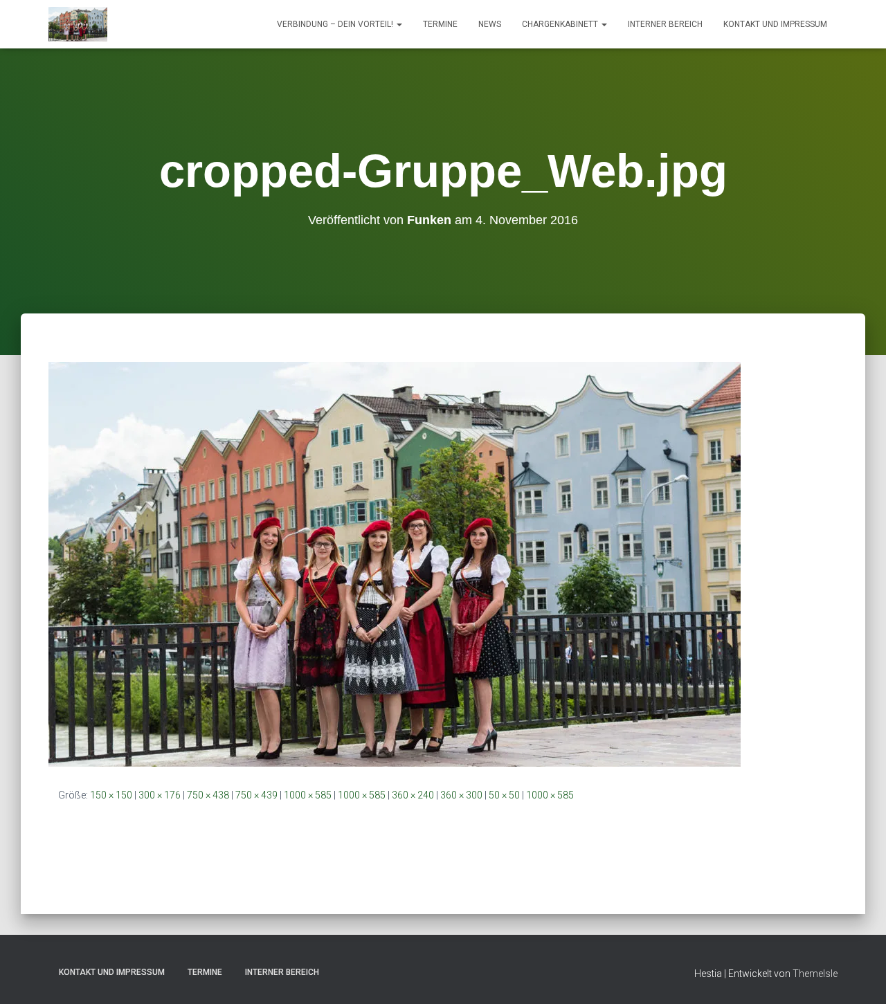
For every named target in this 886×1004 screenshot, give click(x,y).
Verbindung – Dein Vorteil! (336, 24)
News (489, 24)
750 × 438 (208, 795)
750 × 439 (256, 795)
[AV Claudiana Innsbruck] (78, 24)
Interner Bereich (665, 24)
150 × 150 (111, 795)
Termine (440, 24)
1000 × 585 (308, 795)
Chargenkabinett (561, 24)
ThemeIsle (815, 973)
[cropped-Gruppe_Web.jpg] (394, 563)
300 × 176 (159, 795)
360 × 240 (413, 795)
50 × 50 (504, 795)
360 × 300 (461, 795)
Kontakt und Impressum (775, 24)
